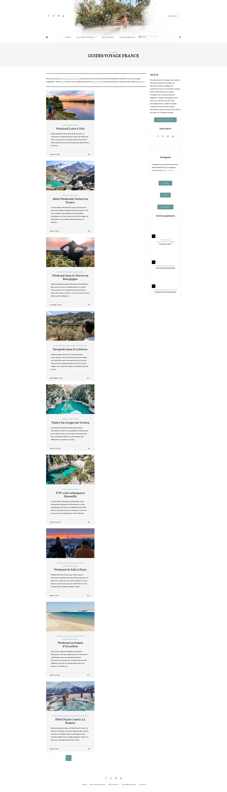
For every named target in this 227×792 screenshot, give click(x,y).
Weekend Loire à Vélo (70, 129)
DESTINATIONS (62, 272)
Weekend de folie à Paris (70, 570)
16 (90, 595)
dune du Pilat (97, 82)
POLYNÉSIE (165, 207)
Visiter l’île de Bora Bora (165, 268)
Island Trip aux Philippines (165, 292)
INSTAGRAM (172, 16)
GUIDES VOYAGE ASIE (170, 290)
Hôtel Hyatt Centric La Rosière (70, 721)
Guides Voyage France (71, 79)
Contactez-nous (165, 120)
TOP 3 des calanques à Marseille (70, 495)
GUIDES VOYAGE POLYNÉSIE (165, 242)
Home (68, 37)
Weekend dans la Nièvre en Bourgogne (70, 277)
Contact (142, 784)
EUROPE (165, 183)
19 (90, 378)
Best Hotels (108, 37)
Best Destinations (85, 37)
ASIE (165, 195)
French (143, 37)
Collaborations (127, 37)
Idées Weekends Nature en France (70, 201)
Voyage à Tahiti (165, 244)
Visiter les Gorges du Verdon (70, 423)
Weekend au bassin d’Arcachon (70, 644)
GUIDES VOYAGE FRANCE (70, 125)
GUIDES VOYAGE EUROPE (61, 345)
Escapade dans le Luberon (70, 349)
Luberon (141, 82)
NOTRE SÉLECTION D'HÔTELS (78, 716)
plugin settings (168, 170)
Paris (63, 82)
